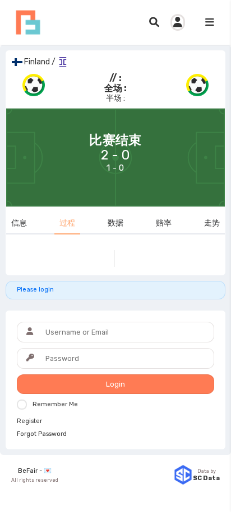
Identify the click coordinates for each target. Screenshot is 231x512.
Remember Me (55, 404)
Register (29, 421)
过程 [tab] (67, 223)
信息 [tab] (19, 223)
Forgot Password (42, 434)
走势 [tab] (212, 223)
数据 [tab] (115, 223)
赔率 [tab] (164, 223)
